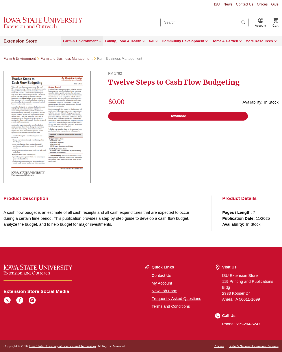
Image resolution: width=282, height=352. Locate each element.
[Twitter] (7, 301)
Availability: (252, 102)
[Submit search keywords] (243, 22)
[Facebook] (19, 301)
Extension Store (20, 41)
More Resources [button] (259, 41)
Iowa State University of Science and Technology (62, 346)
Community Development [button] (183, 41)
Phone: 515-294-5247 (241, 324)
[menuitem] (82, 41)
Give (274, 4)
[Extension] (43, 22)
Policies (219, 346)
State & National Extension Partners (253, 346)
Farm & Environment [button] (80, 41)
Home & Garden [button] (225, 41)
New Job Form (164, 291)
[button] (260, 22)
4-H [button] (151, 41)
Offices (262, 4)
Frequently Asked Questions (176, 298)
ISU (217, 4)
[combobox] (204, 22)
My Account (162, 283)
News (227, 4)
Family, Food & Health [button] (123, 41)
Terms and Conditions (171, 306)
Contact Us (244, 4)
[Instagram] (32, 301)
